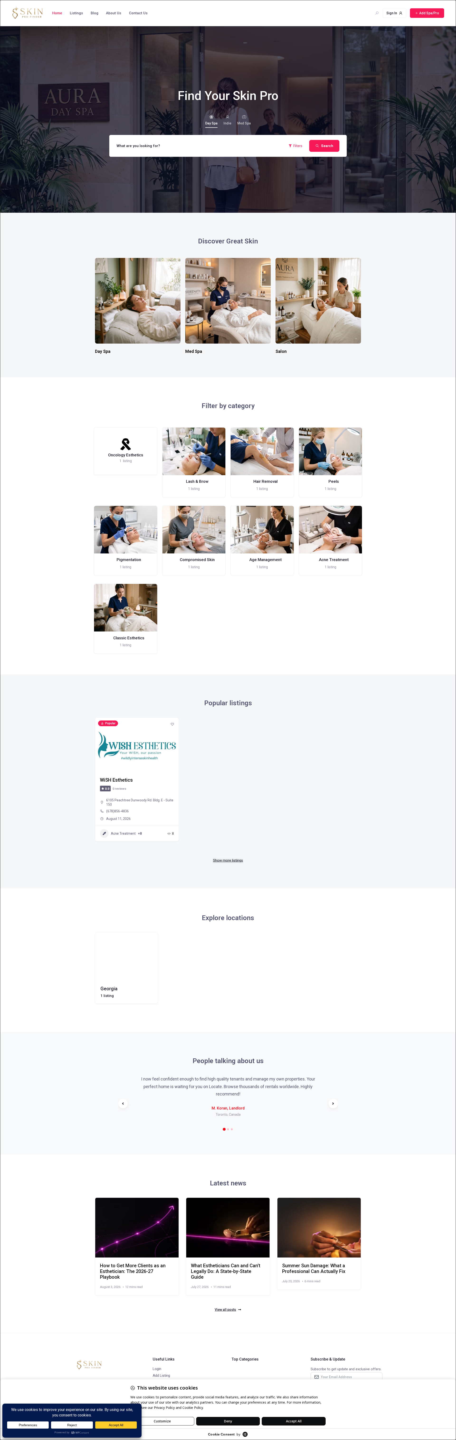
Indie (227, 123)
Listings (76, 13)
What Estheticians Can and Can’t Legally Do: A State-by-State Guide (225, 1271)
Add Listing (161, 1375)
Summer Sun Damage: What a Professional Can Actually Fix (313, 1268)
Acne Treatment (123, 833)
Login (157, 1369)
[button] (224, 1129)
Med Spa (244, 123)
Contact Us (138, 13)
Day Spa (211, 123)
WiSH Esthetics (116, 780)
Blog (94, 13)
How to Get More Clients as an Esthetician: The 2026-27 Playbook (133, 1271)
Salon (281, 351)
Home (57, 13)
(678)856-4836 (117, 811)
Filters (297, 146)
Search (327, 146)
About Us (113, 13)
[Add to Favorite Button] (172, 724)
